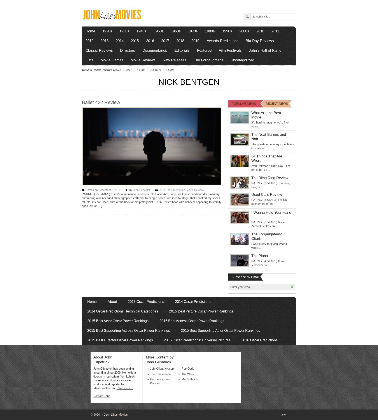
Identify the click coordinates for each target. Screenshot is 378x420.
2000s (244, 31)
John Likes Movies (115, 414)
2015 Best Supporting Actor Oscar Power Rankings (220, 330)
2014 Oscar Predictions (193, 302)
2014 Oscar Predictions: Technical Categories (122, 311)
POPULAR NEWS (244, 103)
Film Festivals (230, 50)
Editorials (182, 50)
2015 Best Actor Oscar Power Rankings (118, 321)
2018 (180, 41)
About (112, 302)
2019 (195, 41)
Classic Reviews (99, 50)
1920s (107, 31)
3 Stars (170, 70)
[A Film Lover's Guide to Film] (112, 18)
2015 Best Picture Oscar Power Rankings (201, 311)
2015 (135, 41)
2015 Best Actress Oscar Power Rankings (191, 321)
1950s (159, 31)
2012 (89, 41)
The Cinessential (160, 374)
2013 (104, 41)
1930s (124, 31)
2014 (120, 41)
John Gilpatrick (141, 190)
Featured (204, 50)
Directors (127, 50)
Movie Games (112, 60)
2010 (260, 31)
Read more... (125, 388)
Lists (89, 60)
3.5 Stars (155, 70)
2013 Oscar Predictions (146, 302)
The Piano (259, 256)
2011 (275, 31)
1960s (176, 31)
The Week (188, 374)
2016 (150, 41)
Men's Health (190, 379)
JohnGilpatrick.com (162, 368)
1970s (193, 31)
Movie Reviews (143, 60)
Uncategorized (242, 60)
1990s (227, 31)
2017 (165, 41)
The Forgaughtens (208, 60)
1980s (210, 31)
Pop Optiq (188, 368)
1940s (141, 31)
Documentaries (154, 50)
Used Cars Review (266, 194)
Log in (283, 414)
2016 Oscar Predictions (259, 340)
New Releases (174, 60)
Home (90, 31)
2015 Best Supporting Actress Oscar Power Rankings (128, 330)
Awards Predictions (222, 41)
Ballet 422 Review (101, 102)
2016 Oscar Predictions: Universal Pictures (197, 340)
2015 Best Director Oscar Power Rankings (120, 340)
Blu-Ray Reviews (260, 41)
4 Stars (141, 70)
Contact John (101, 396)
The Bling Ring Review (269, 178)
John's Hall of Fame (265, 50)
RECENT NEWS (277, 103)
